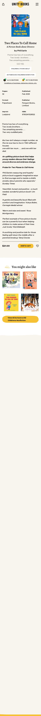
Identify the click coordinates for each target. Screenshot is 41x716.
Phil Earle (22, 51)
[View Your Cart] (3, 4)
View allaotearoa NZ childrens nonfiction (17, 319)
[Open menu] (36, 4)
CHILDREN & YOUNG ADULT (20, 68)
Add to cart (26, 246)
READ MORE (20, 64)
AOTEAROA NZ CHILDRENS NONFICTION (20, 74)
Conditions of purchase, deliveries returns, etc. (20, 83)
